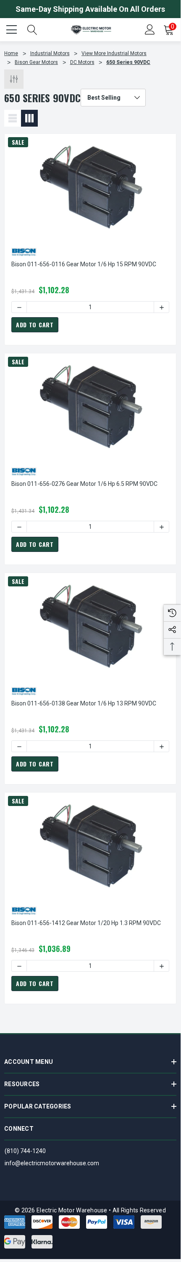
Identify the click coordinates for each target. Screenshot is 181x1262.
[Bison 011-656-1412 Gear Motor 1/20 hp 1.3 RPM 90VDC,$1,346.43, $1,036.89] (90, 845)
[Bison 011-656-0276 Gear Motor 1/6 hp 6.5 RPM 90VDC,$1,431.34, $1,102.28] (90, 406)
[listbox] (113, 97)
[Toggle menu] (12, 28)
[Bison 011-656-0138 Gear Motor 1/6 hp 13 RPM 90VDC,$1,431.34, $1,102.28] (90, 625)
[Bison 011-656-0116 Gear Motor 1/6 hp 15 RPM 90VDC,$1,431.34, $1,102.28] (90, 186)
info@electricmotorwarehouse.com (52, 1163)
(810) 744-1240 (25, 1151)
